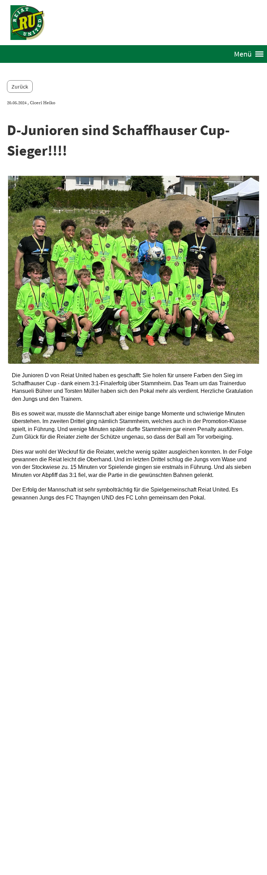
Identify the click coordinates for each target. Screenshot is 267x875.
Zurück (19, 86)
